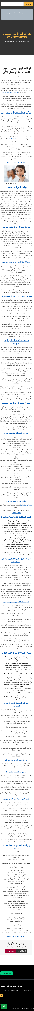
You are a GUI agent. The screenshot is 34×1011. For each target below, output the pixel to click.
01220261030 (16, 513)
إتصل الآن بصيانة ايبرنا (26, 505)
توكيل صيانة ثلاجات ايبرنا (16, 771)
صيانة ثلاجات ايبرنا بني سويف (16, 261)
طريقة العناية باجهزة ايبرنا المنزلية (16, 704)
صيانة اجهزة (16, 560)
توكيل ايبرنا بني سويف (16, 187)
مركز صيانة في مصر (13, 12)
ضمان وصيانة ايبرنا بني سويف (16, 402)
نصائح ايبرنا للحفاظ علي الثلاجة (16, 652)
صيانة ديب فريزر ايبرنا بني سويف (16, 296)
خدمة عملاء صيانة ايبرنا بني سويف (16, 342)
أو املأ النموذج (22, 951)
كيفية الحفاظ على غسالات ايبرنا (16, 516)
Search (28, 4)
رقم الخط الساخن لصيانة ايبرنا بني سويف (16, 846)
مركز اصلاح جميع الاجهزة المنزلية (16, 936)
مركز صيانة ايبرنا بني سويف (16, 112)
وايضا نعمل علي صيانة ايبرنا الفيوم (16, 162)
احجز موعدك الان (6, 973)
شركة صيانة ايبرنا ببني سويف (16, 226)
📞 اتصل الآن (10, 951)
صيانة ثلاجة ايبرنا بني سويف (16, 601)
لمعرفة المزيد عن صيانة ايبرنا (10, 92)
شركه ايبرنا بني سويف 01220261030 (17, 35)
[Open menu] (30, 17)
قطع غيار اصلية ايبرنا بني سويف (16, 799)
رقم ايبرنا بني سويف (16, 501)
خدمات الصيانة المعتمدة (13, 139)
